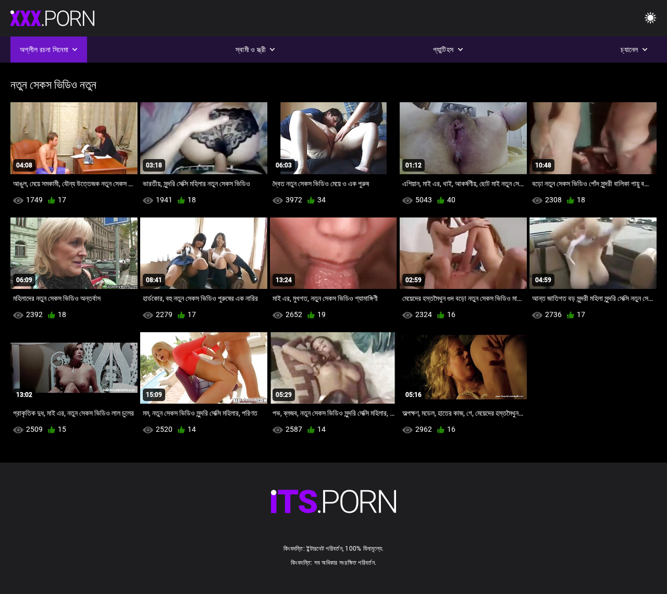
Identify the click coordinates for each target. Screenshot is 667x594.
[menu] (650, 18)
